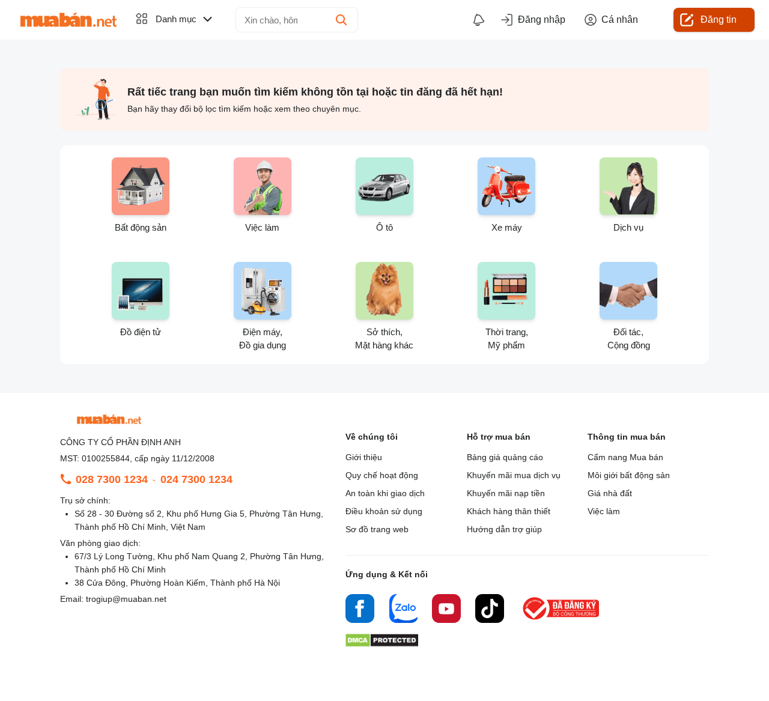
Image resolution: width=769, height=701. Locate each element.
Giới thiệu (363, 457)
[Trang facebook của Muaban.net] (359, 610)
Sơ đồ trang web (377, 529)
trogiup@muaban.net (126, 599)
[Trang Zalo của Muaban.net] (403, 610)
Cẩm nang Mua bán (625, 457)
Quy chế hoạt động (381, 475)
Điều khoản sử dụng (383, 511)
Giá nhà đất (610, 493)
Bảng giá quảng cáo (505, 457)
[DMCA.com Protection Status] (381, 644)
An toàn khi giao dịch (385, 493)
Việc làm (604, 511)
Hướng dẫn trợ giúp (504, 529)
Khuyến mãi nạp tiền (506, 493)
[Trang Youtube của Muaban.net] (446, 610)
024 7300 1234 (196, 479)
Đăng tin (719, 19)
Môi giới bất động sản (629, 475)
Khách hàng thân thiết (508, 511)
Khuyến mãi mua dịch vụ (514, 475)
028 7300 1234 (112, 479)
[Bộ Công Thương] (561, 620)
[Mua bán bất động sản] (68, 20)
